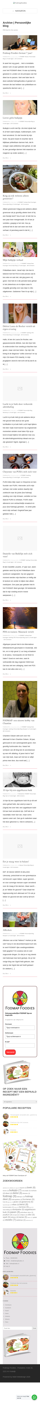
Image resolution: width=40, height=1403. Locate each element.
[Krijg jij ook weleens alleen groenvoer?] (20, 179)
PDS (33, 332)
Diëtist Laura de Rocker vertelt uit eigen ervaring (19, 328)
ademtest (6, 1187)
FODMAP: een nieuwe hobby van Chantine (18, 722)
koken (16, 1207)
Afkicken (7, 929)
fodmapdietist (17, 1199)
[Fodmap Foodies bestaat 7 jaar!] (20, 42)
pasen (15, 1212)
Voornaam (8, 1024)
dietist (17, 1193)
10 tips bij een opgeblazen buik (17, 790)
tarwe (23, 1217)
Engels (7, 1310)
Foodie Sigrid (10, 58)
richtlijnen (23, 1215)
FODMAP (22, 56)
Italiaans (7, 1319)
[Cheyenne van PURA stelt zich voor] (20, 461)
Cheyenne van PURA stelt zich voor (20, 471)
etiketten (26, 1193)
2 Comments (7, 731)
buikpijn (15, 1190)
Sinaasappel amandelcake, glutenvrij (23, 1115)
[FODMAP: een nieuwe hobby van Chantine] (20, 699)
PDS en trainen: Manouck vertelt (18, 631)
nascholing (7, 1209)
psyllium (7, 1215)
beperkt (23, 1188)
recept (16, 1215)
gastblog (29, 332)
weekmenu (29, 1220)
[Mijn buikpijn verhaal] (20, 249)
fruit (5, 1202)
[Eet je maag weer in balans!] (20, 846)
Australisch (8, 1307)
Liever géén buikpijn (12, 117)
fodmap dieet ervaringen (29, 202)
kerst (24, 1204)
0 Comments (19, 58)
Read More (6, 93)
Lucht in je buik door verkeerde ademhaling (18, 405)
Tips (7, 796)
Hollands (7, 1316)
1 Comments (19, 562)
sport (26, 637)
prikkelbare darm (26, 1212)
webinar (21, 1220)
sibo (31, 1214)
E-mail (7, 1042)
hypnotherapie (7, 1204)
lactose (24, 1207)
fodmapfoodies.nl (14, 1263)
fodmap (9, 1196)
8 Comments (21, 796)
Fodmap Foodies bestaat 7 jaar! (17, 52)
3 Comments (31, 265)
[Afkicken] (20, 919)
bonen (6, 1190)
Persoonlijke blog (29, 121)
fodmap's (21, 1196)
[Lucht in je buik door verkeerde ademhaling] (20, 388)
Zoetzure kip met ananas (19, 1122)
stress (15, 1217)
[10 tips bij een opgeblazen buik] (20, 779)
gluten (17, 1202)
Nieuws (27, 56)
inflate (15, 1205)
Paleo (6, 1322)
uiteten (29, 1217)
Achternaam (9, 1033)
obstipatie (18, 1209)
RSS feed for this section (10, 30)
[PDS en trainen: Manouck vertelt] (20, 618)
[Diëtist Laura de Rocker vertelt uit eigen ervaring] (20, 313)
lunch (31, 1207)
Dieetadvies (21, 793)
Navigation (20, 11)
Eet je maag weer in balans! (16, 861)
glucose (10, 1202)
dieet (8, 1193)
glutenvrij (27, 1202)
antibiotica (12, 1187)
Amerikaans (8, 1305)
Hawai (7, 1313)
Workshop (5, 412)
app (17, 1187)
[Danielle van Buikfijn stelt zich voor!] (20, 538)
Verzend (10, 1052)
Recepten (25, 729)
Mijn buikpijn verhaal (13, 259)
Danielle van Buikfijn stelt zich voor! (17, 555)
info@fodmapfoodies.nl (17, 1261)
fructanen (28, 1199)
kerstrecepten (8, 1207)
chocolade (26, 1190)
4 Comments (21, 935)
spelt (6, 1217)
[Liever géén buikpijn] (20, 107)
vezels (10, 1219)
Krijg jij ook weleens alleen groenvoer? (16, 197)
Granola (13, 1130)
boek (31, 1187)
